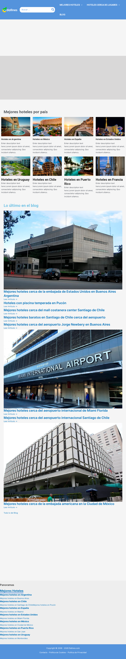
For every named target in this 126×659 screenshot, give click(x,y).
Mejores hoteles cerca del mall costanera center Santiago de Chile (54, 310)
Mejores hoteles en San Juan (12, 631)
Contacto (43, 652)
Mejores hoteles (18, 112)
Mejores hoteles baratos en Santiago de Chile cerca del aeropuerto (54, 317)
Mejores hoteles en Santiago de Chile (16, 605)
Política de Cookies (57, 652)
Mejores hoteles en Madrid (11, 612)
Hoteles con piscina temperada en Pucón (35, 303)
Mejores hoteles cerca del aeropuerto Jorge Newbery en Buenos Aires (57, 324)
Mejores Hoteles (11, 591)
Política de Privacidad (77, 652)
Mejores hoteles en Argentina (16, 594)
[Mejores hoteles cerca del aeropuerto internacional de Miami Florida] (63, 369)
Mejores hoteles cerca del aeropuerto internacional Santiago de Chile (56, 418)
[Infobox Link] (15, 135)
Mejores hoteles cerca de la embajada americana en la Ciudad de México (59, 504)
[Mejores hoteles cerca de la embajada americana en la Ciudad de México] (63, 462)
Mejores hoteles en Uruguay (15, 634)
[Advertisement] (63, 38)
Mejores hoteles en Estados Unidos (19, 614)
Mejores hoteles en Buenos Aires (14, 598)
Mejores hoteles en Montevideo (14, 638)
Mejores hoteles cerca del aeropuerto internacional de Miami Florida (56, 410)
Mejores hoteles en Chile (13, 601)
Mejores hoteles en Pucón (44, 605)
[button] (81, 5)
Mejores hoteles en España (14, 608)
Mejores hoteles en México (14, 621)
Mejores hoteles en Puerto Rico (17, 628)
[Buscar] (53, 9)
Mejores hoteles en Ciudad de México (16, 625)
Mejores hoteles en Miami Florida (14, 618)
